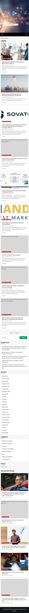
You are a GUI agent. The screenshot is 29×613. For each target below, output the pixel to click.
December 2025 (5, 383)
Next (18, 332)
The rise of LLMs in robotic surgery (11, 255)
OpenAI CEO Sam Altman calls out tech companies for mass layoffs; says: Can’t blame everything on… (14, 357)
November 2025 (5, 386)
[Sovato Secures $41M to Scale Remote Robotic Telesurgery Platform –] (14, 180)
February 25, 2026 (9, 575)
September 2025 (6, 391)
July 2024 (4, 427)
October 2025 (5, 389)
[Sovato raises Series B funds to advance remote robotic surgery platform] (14, 148)
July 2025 (4, 396)
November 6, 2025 (9, 161)
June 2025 (4, 399)
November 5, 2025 (9, 193)
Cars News (4, 446)
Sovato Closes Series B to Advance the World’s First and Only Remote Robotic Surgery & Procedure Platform (14, 126)
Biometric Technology (7, 441)
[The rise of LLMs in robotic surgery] (14, 244)
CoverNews (21, 609)
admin (4, 97)
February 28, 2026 (9, 523)
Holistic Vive (4, 466)
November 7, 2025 (9, 129)
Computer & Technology (7, 448)
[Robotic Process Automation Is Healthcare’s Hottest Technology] (14, 275)
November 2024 (5, 417)
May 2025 (4, 401)
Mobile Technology (6, 451)
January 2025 (5, 412)
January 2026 (5, 381)
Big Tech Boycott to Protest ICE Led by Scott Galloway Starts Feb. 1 (12, 353)
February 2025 (5, 409)
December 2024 (5, 414)
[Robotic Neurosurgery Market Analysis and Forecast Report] (14, 212)
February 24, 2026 (9, 602)
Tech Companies (6, 459)
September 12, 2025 (10, 256)
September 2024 (6, 422)
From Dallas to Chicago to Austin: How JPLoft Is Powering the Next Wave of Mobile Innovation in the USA (14, 366)
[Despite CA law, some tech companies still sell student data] (14, 562)
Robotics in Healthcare (6, 58)
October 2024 (5, 419)
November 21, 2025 (9, 97)
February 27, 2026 (9, 549)
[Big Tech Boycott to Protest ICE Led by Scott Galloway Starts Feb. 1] (14, 509)
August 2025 (5, 394)
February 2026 (5, 378)
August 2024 (5, 425)
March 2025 (5, 407)
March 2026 (5, 376)
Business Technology (7, 443)
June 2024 (4, 430)
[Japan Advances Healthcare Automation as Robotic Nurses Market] (14, 51)
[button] (2, 34)
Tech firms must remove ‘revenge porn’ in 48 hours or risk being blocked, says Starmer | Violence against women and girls (14, 348)
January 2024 (5, 432)
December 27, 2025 (9, 65)
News (3, 454)
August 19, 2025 (9, 288)
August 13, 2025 (9, 321)
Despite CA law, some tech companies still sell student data (12, 361)
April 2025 (4, 404)
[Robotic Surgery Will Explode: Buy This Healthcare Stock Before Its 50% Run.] (14, 83)
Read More (4, 71)
